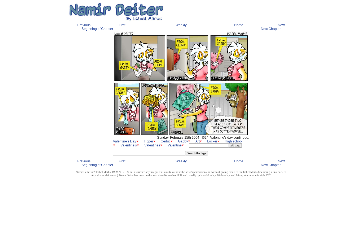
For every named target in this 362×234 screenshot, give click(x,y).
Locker (212, 141)
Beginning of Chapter (97, 29)
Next (281, 25)
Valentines (152, 145)
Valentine (175, 145)
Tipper (148, 141)
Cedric (166, 141)
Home (238, 25)
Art (197, 141)
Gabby (183, 141)
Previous (83, 25)
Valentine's (128, 145)
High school (234, 141)
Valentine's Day (124, 141)
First (122, 25)
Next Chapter (271, 29)
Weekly (181, 25)
